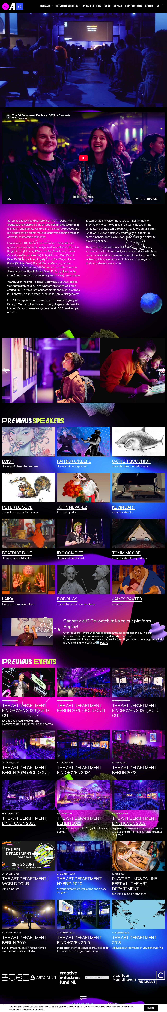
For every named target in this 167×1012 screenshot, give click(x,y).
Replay (104, 642)
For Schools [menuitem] (133, 6)
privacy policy (38, 1009)
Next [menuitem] (107, 6)
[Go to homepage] (83, 998)
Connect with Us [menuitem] (67, 6)
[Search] (157, 6)
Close (151, 1008)
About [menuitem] (149, 6)
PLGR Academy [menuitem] (92, 6)
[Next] (162, 370)
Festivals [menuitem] (45, 6)
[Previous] (6, 370)
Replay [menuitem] (118, 6)
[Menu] (162, 6)
